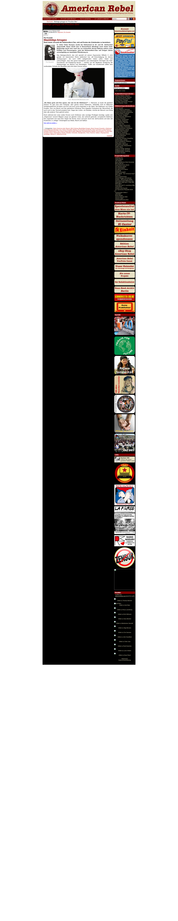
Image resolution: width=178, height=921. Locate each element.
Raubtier (68, 133)
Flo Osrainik (67, 32)
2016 (123, 91)
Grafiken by (118, 594)
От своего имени (102, 19)
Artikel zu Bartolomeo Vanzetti (124, 623)
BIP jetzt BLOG (119, 163)
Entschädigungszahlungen (51, 130)
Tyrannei (92, 133)
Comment (110, 135)
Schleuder (74, 133)
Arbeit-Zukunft (119, 159)
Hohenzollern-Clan (54, 131)
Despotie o (102, 128)
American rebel (61, 128)
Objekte (93, 131)
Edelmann (109, 128)
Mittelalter (78, 131)
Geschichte (88, 130)
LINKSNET (118, 194)
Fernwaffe (69, 130)
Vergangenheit (104, 133)
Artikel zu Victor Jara (124, 641)
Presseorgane (100, 131)
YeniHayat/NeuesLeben (122, 199)
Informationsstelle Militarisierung (124, 181)
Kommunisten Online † (121, 192)
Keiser (62, 131)
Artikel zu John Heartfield (125, 637)
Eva (60, 130)
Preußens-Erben (48, 133)
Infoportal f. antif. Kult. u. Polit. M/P (124, 182)
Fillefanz (75, 130)
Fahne (64, 130)
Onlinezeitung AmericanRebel (89, 9)
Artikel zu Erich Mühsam (124, 614)
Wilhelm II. (53, 134)
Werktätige (47, 134)
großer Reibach (106, 130)
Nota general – (86, 19)
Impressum (125, 658)
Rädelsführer (57, 133)
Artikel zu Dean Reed (125, 655)
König (66, 131)
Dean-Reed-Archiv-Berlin (122, 165)
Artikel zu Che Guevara (124, 632)
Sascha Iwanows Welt (121, 197)
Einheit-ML (118, 171)
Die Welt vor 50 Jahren (121, 169)
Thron (88, 133)
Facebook (131, 19)
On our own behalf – (69, 19)
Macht (70, 131)
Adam (54, 128)
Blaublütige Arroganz (85, 128)
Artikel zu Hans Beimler (124, 619)
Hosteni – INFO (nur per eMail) (123, 179)
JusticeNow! (118, 186)
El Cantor (117, 175)
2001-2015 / (118, 91)
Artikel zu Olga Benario (124, 628)
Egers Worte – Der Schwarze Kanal (125, 173)
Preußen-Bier (108, 131)
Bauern (68, 128)
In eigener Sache (50, 19)
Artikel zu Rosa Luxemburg (124, 609)
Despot (97, 128)
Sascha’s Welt (119, 198)
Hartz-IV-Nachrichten (121, 176)
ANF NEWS (118, 160)
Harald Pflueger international (123, 178)
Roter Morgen (119, 195)
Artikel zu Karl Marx (124, 605)
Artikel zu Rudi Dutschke (125, 646)
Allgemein (60, 32)
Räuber (63, 133)
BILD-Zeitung (74, 128)
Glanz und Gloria (97, 130)
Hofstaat (46, 131)
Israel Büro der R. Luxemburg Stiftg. (125, 185)
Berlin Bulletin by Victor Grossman (124, 162)
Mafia (74, 131)
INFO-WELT (118, 184)
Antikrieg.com (119, 158)
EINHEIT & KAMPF (120, 172)
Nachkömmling (86, 131)
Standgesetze (82, 133)
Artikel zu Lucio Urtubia (124, 650)
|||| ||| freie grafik (125, 596)
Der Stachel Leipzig (120, 166)
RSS (134, 19)
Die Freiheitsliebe (120, 168)
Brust (92, 128)
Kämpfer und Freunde (121, 188)
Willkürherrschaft (61, 134)
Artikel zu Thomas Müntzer (124, 600)
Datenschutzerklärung (124, 660)
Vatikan (98, 133)
